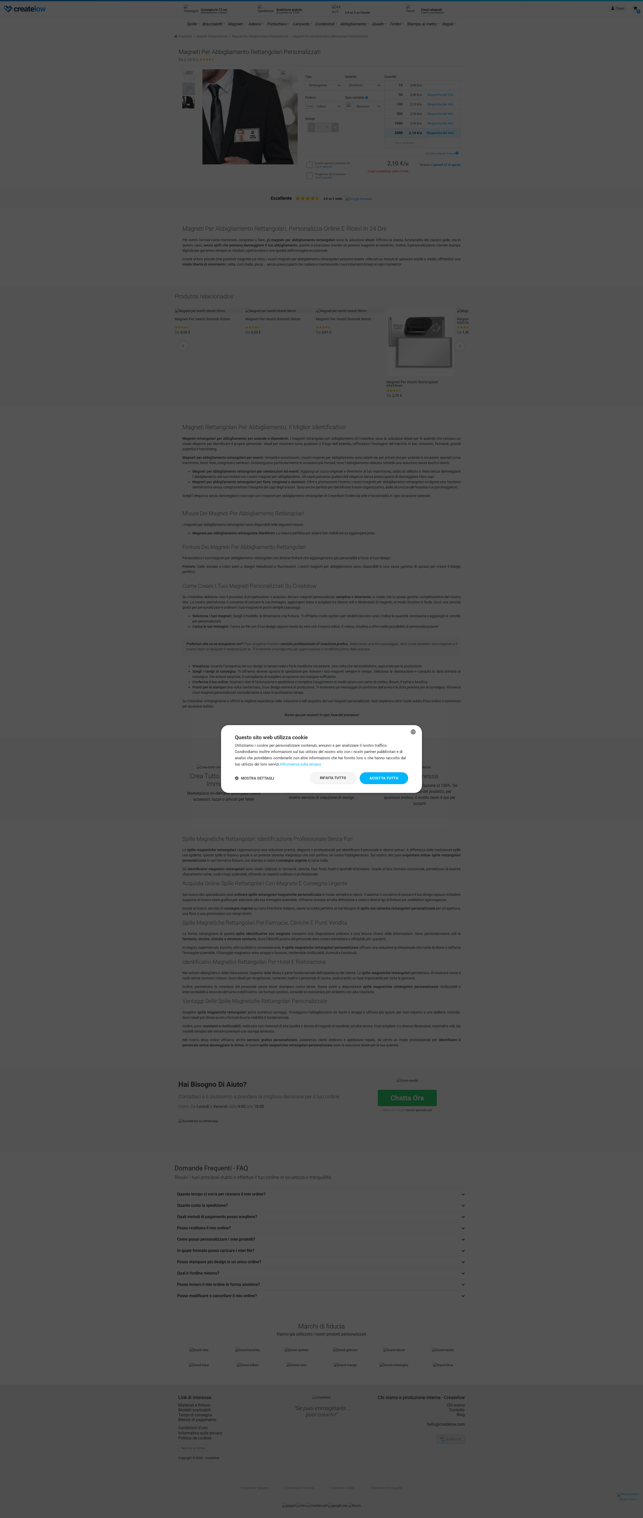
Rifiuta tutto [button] (333, 778)
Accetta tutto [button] (383, 778)
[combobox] (413, 731)
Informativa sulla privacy (300, 764)
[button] (254, 778)
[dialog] (321, 759)
